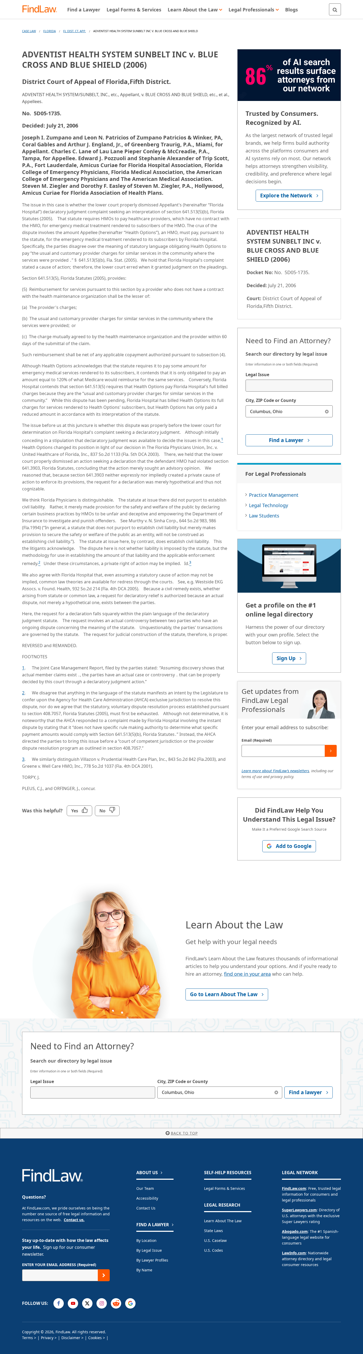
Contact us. (74, 1219)
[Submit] (331, 751)
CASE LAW (29, 31)
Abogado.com (295, 1231)
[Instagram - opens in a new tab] (101, 1303)
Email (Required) (257, 740)
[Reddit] (116, 1303)
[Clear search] (327, 411)
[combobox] (289, 386)
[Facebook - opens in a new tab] (58, 1303)
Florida (49, 31)
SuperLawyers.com (299, 1209)
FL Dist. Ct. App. (74, 31)
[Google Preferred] (130, 1303)
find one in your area (247, 974)
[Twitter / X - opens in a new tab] (87, 1303)
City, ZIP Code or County (271, 400)
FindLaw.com (294, 1188)
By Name (144, 1269)
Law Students (264, 515)
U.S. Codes (213, 1250)
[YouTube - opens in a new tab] (73, 1303)
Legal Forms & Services (224, 1188)
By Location (146, 1240)
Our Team (145, 1188)
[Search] (335, 9)
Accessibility (147, 1198)
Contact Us (145, 1208)
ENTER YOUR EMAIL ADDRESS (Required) (59, 1264)
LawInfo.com (294, 1252)
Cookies (95, 1337)
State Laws (213, 1230)
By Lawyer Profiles (152, 1260)
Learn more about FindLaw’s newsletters (275, 770)
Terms (27, 1337)
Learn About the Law (223, 1220)
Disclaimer (70, 1337)
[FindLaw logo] (41, 9)
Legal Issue (257, 374)
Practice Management (273, 495)
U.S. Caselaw (215, 1240)
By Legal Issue (149, 1250)
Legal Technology (268, 505)
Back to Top (184, 1133)
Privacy (47, 1337)
